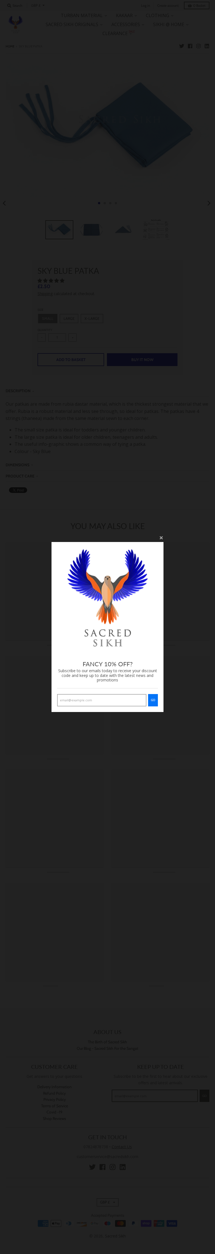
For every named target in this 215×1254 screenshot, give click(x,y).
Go (153, 700)
